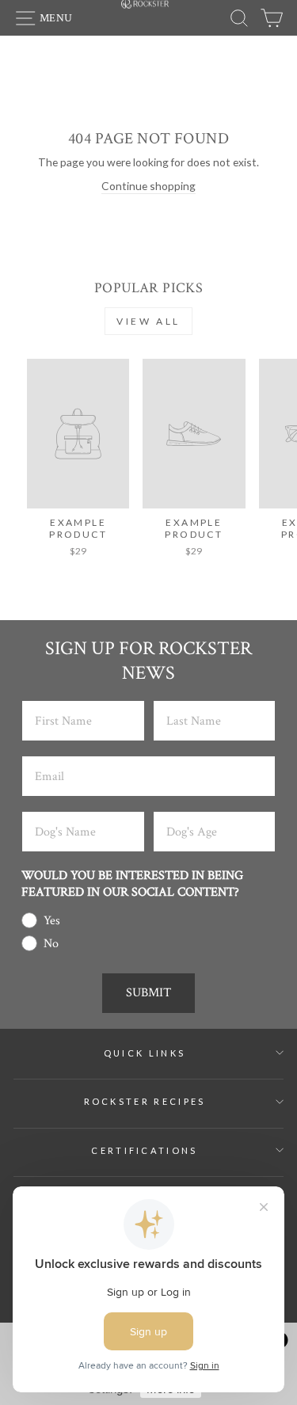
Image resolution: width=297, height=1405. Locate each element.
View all (148, 321)
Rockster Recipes (145, 1101)
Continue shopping (148, 185)
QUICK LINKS (144, 1053)
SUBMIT (148, 992)
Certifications (144, 1150)
